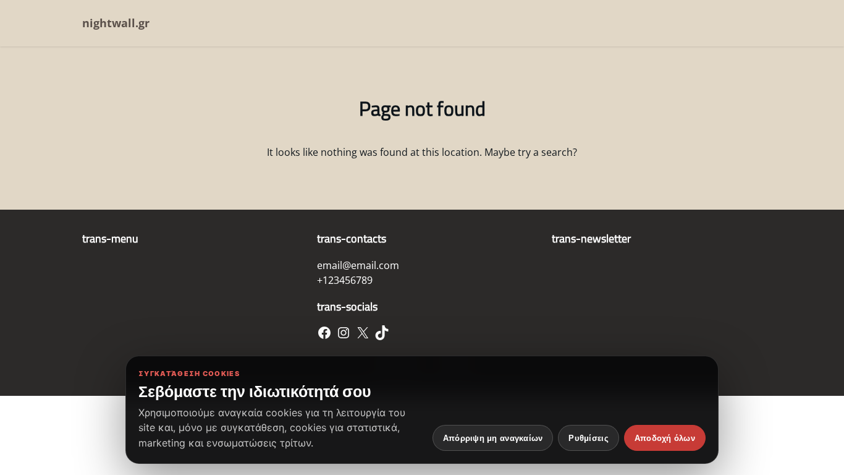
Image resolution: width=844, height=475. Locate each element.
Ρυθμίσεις (588, 438)
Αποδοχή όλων (665, 438)
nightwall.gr (116, 22)
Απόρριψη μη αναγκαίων (493, 438)
